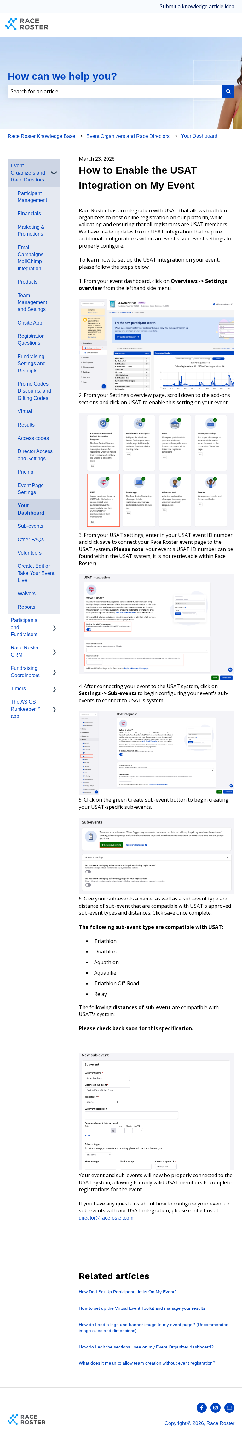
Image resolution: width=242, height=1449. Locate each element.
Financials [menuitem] (29, 213)
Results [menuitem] (26, 425)
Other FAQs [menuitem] (31, 539)
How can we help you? (62, 76)
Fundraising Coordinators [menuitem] (25, 671)
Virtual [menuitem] (25, 411)
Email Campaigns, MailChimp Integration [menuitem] (31, 258)
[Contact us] (229, 1408)
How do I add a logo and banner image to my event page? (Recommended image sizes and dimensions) (153, 1327)
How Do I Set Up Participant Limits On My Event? (128, 1291)
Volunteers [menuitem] (30, 552)
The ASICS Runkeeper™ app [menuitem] (26, 709)
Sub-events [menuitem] (30, 526)
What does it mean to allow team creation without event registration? (147, 1363)
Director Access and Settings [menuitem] (35, 455)
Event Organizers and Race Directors (128, 136)
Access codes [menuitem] (33, 438)
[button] (54, 166)
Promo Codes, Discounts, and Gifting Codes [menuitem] (34, 391)
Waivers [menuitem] (27, 593)
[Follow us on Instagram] (215, 1408)
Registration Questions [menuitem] (31, 339)
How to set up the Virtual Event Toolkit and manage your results (142, 1308)
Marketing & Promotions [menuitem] (31, 230)
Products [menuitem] (27, 282)
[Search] (228, 91)
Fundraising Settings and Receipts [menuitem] (32, 363)
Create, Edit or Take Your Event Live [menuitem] (36, 573)
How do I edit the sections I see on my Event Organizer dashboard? (146, 1346)
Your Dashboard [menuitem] (31, 509)
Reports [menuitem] (26, 607)
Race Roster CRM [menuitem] (25, 651)
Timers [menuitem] (18, 688)
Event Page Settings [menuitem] (31, 489)
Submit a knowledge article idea (197, 6)
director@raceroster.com (106, 1218)
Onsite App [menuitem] (30, 322)
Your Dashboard (199, 136)
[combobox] (115, 91)
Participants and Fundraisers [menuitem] (24, 627)
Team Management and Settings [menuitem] (32, 302)
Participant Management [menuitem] (32, 197)
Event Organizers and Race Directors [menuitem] (28, 172)
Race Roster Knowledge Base (41, 136)
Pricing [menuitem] (25, 471)
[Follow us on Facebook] (202, 1408)
